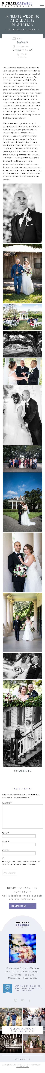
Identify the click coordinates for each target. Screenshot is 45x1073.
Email (5, 841)
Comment (7, 803)
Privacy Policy (22, 1067)
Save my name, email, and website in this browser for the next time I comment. (21, 863)
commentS (22, 771)
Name (5, 833)
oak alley (22, 57)
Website (5, 850)
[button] (22, 213)
